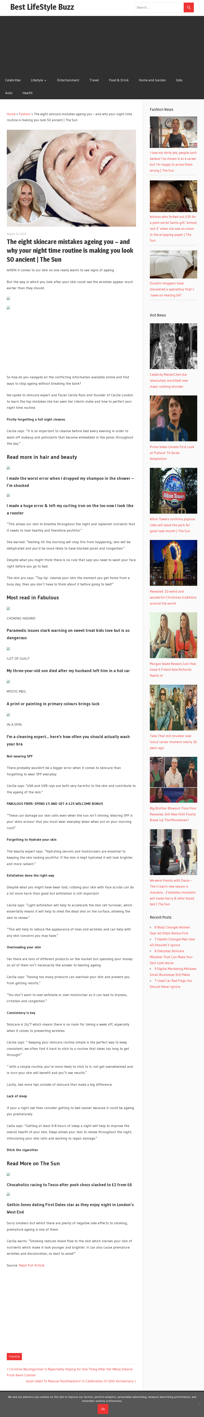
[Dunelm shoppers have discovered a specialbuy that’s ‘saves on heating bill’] (173, 277)
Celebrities (13, 80)
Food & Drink (119, 80)
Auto (8, 93)
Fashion (24, 114)
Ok (103, 1409)
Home (11, 114)
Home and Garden (152, 80)
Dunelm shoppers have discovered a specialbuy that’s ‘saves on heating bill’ (172, 289)
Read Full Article (31, 1265)
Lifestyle (37, 80)
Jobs (179, 80)
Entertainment (68, 80)
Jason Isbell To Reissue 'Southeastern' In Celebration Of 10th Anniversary (79, 1381)
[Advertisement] (102, 44)
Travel (94, 80)
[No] (199, 1404)
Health (28, 93)
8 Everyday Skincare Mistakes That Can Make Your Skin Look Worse (171, 957)
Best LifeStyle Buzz (42, 7)
